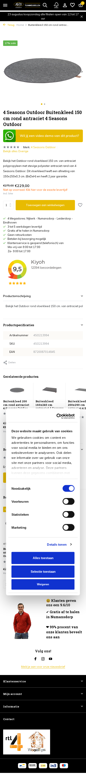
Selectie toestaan (43, 457)
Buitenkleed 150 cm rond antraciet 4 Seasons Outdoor (21, 552)
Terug (10, 24)
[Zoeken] (44, 5)
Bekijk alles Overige (15, 151)
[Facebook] (35, 659)
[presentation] (4, 72)
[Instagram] (43, 659)
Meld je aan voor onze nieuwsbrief (43, 666)
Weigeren (43, 470)
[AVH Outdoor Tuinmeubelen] (27, 5)
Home (20, 24)
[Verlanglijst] (72, 5)
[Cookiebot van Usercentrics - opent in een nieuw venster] (58, 302)
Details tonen (56, 430)
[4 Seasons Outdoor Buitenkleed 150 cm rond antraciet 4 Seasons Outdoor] (21, 523)
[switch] (69, 387)
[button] (41, 104)
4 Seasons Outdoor (43, 147)
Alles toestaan (43, 443)
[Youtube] (50, 659)
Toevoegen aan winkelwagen (45, 205)
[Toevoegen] (22, 584)
